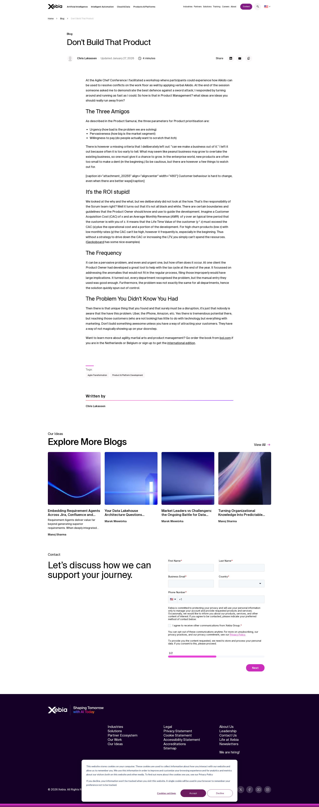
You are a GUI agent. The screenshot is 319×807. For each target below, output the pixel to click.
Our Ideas (115, 744)
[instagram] (267, 789)
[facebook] (249, 789)
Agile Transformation (97, 375)
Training (216, 6)
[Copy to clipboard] (248, 58)
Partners (198, 6)
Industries (187, 6)
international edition (181, 343)
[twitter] (240, 789)
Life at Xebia (229, 739)
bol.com (225, 338)
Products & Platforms (144, 6)
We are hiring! (229, 752)
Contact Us (228, 735)
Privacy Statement (177, 731)
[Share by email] (239, 58)
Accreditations (174, 744)
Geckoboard (95, 242)
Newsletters (228, 744)
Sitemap (169, 748)
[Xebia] (55, 6)
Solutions (207, 6)
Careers (225, 6)
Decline (220, 793)
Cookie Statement (177, 735)
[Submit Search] (258, 7)
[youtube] (258, 789)
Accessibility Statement (181, 739)
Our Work (115, 739)
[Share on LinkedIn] (230, 58)
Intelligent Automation (102, 6)
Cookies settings (166, 793)
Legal (167, 727)
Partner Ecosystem (122, 735)
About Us (226, 727)
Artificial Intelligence (77, 6)
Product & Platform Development (127, 375)
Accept (193, 793)
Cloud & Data (123, 6)
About (233, 6)
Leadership (228, 731)
